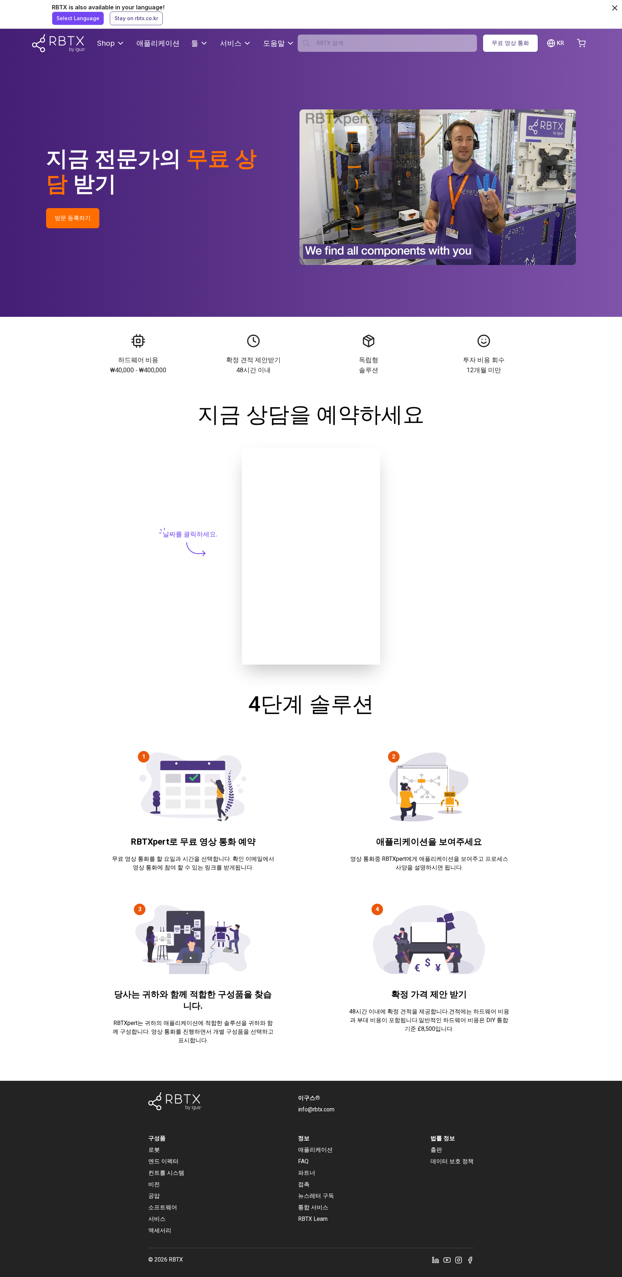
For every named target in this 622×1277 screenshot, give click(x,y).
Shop (106, 43)
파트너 (306, 1172)
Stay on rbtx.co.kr (136, 18)
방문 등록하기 (73, 218)
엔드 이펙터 (163, 1161)
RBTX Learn (313, 1218)
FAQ (303, 1161)
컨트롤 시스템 (166, 1172)
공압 (154, 1195)
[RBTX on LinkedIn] (435, 1259)
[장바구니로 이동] (581, 43)
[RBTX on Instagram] (458, 1259)
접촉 (304, 1184)
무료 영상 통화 (510, 43)
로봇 (154, 1149)
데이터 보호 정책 (452, 1161)
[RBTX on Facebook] (470, 1259)
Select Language (78, 18)
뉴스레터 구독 (316, 1195)
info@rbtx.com (316, 1109)
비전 (154, 1184)
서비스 (231, 43)
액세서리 (159, 1230)
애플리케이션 (158, 43)
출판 (436, 1149)
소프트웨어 (162, 1207)
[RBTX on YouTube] (447, 1259)
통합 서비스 (313, 1207)
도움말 (274, 43)
